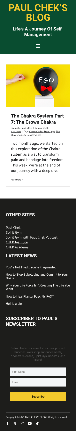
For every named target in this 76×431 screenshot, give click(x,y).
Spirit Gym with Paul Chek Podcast (31, 237)
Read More (16, 179)
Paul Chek (13, 227)
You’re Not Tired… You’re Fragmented (31, 267)
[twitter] (15, 423)
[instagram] (22, 423)
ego (53, 131)
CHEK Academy (17, 247)
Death (47, 131)
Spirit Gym (14, 232)
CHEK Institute (17, 242)
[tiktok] (37, 423)
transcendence (34, 134)
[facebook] (7, 423)
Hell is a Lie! (14, 304)
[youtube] (30, 423)
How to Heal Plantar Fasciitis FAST (30, 296)
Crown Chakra (36, 131)
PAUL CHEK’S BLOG (35, 417)
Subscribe (38, 396)
